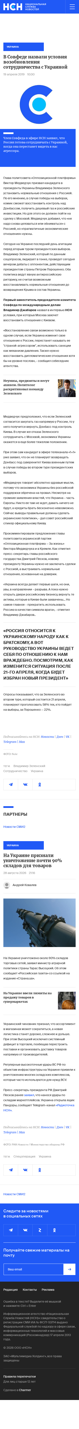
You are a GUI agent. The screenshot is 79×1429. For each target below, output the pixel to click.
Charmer (25, 1390)
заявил (28, 1095)
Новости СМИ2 (14, 827)
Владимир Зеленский (29, 766)
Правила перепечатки (19, 1376)
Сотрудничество (15, 771)
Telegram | (11, 742)
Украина (37, 771)
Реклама (48, 1290)
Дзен (59, 737)
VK (68, 737)
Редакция (10, 1290)
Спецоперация (24, 1156)
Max (22, 742)
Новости (47, 737)
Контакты (30, 1290)
